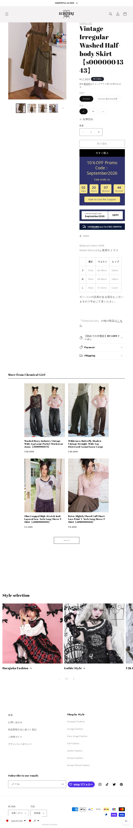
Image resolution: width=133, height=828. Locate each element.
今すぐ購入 (102, 152)
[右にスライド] (62, 108)
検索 (10, 715)
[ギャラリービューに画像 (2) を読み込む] (31, 108)
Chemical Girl (85, 23)
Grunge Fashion (75, 728)
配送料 (87, 84)
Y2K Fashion (73, 743)
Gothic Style (73, 668)
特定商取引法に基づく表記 (22, 729)
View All (66, 540)
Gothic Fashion (74, 750)
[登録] (62, 784)
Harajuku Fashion (15, 668)
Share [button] (86, 235)
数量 (81, 125)
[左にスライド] (11, 108)
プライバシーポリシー (20, 744)
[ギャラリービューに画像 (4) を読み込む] (53, 108)
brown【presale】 (109, 99)
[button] (6, 14)
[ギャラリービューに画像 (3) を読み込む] (42, 108)
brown (87, 99)
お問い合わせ (15, 722)
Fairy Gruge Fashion (77, 736)
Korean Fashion (75, 757)
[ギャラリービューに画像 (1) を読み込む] (20, 108)
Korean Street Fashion (78, 765)
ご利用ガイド (15, 736)
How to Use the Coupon (102, 199)
